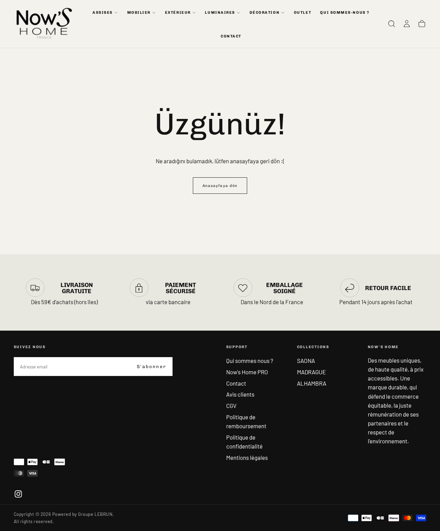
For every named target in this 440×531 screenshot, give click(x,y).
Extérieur (178, 12)
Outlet (302, 12)
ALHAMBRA (311, 383)
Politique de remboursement (246, 421)
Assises (102, 12)
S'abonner (151, 366)
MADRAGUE (311, 371)
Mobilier (139, 12)
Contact (236, 383)
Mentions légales (247, 457)
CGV (231, 405)
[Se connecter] (406, 24)
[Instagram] (18, 493)
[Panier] (421, 24)
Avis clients (240, 394)
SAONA (306, 360)
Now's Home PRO (247, 371)
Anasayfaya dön (220, 186)
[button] (391, 24)
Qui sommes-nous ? (344, 12)
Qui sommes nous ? (249, 360)
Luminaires (220, 12)
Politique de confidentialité (244, 442)
